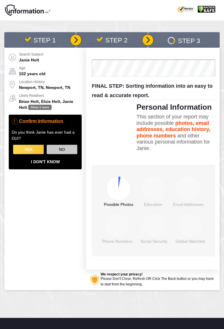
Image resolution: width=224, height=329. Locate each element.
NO (62, 149)
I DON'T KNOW (45, 161)
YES (28, 149)
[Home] (28, 10)
